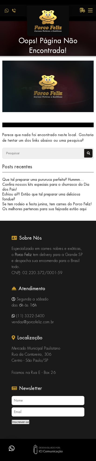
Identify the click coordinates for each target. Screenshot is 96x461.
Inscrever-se (20, 422)
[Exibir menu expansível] (90, 10)
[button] (12, 448)
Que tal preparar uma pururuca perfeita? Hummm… (43, 179)
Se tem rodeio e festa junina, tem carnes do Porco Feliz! (47, 204)
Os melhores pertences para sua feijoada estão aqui (44, 208)
